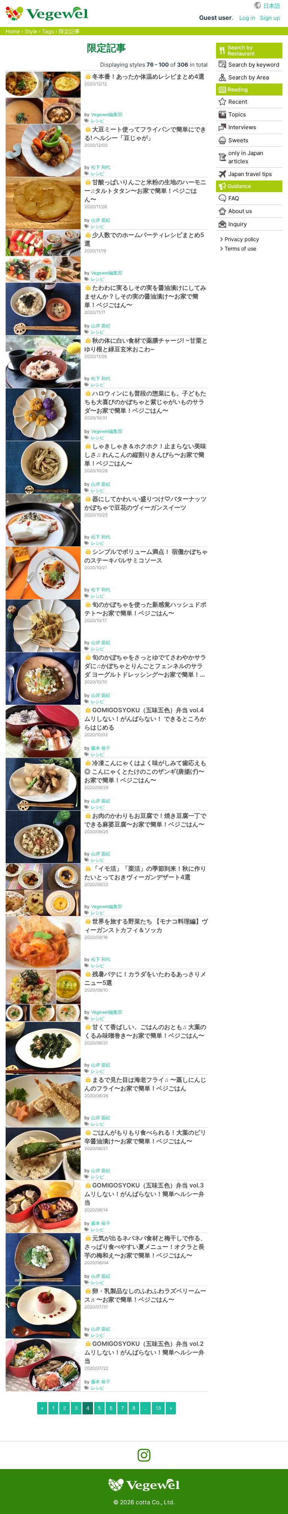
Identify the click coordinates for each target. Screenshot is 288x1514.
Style (31, 31)
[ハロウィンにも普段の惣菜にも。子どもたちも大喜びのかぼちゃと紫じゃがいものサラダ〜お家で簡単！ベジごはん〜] (43, 414)
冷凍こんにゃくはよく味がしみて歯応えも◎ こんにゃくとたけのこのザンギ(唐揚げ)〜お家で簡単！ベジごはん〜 (145, 771)
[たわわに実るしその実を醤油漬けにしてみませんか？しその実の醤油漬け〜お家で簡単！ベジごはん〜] (43, 308)
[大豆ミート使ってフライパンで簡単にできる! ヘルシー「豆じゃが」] (43, 150)
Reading (238, 89)
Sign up (270, 17)
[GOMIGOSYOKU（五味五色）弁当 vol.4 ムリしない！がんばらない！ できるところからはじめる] (43, 730)
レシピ (97, 121)
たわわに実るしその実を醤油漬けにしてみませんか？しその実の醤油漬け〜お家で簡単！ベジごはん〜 (145, 296)
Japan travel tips (250, 174)
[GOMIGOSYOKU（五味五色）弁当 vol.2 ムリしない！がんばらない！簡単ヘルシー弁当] (43, 1364)
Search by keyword (253, 64)
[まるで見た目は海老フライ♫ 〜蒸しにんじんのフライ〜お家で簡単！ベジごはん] (43, 1100)
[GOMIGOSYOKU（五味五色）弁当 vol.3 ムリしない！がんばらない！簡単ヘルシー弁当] (43, 1206)
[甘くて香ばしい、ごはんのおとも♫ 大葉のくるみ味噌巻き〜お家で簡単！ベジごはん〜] (43, 1047)
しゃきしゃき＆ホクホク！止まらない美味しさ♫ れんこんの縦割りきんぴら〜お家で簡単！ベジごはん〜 (145, 454)
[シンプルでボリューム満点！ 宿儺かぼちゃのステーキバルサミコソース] (43, 572)
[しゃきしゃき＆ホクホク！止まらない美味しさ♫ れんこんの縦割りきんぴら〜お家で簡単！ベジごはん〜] (43, 466)
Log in (247, 17)
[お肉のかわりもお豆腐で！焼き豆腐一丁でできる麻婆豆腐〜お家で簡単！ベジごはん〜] (43, 836)
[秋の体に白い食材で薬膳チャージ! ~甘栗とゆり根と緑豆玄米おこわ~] (43, 361)
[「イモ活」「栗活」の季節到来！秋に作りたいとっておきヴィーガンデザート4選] (43, 889)
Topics (237, 114)
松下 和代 (100, 167)
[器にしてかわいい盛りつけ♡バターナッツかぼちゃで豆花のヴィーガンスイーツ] (43, 519)
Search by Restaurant (241, 50)
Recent (237, 101)
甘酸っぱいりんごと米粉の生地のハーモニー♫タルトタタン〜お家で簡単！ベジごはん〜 (145, 190)
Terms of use (240, 248)
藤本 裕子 (100, 748)
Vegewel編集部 (106, 114)
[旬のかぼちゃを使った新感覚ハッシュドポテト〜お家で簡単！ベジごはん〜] (43, 625)
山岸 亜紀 (100, 220)
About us (240, 211)
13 (158, 1408)
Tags (48, 31)
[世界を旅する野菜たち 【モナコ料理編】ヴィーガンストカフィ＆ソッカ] (43, 942)
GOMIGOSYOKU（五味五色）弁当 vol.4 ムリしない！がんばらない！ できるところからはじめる (145, 718)
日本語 (271, 5)
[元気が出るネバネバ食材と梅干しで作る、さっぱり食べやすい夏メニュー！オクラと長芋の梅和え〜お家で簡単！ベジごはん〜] (43, 1258)
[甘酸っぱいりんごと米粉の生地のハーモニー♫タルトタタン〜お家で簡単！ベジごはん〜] (43, 202)
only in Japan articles (245, 156)
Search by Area (248, 77)
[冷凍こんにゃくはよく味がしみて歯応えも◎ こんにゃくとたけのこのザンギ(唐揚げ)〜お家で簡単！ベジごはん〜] (43, 783)
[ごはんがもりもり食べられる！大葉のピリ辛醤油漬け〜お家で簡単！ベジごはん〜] (43, 1153)
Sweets (238, 140)
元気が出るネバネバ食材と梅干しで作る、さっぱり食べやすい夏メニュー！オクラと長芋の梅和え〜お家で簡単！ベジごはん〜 (145, 1246)
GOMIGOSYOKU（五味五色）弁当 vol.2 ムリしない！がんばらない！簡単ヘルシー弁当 (144, 1352)
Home (13, 31)
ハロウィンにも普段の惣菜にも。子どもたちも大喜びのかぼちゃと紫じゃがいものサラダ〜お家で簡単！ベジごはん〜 (145, 401)
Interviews (242, 127)
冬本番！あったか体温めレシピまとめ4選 (148, 76)
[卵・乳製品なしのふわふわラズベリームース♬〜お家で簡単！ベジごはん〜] (43, 1311)
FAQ (233, 198)
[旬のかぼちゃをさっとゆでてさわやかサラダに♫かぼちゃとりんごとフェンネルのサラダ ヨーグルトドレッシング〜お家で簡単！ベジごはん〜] (43, 678)
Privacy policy (242, 239)
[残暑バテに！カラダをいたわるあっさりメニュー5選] (43, 994)
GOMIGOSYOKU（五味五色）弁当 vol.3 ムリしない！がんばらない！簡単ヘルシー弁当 (144, 1193)
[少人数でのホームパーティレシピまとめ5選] (43, 255)
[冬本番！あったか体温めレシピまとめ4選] (43, 97)
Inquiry (237, 224)
